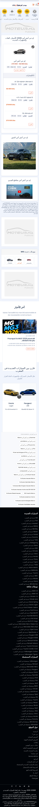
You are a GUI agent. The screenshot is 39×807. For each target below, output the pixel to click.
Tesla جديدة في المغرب (30, 565)
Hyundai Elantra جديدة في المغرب (27, 616)
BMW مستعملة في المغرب (30, 686)
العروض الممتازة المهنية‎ (31, 740)
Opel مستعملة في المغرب (30, 694)
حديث (27, 19)
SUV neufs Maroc (29, 493)
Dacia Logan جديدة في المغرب (28, 605)
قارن (31, 93)
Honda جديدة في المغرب (30, 556)
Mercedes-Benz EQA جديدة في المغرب (25, 627)
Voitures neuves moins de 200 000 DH (23, 489)
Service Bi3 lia (33, 756)
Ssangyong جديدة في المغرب (28, 543)
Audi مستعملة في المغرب (30, 683)
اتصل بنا (35, 773)
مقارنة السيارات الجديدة (31, 751)
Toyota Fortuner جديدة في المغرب (27, 646)
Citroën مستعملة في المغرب (29, 689)
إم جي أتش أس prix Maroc (28, 441)
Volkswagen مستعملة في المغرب (27, 661)
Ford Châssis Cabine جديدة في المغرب (25, 607)
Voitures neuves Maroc (27, 478)
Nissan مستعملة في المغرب (29, 703)
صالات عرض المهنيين (32, 745)
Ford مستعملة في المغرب (30, 678)
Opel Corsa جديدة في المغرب (28, 629)
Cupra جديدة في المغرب (30, 562)
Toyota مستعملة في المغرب (29, 700)
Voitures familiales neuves (26, 504)
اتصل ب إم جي (18, 70)
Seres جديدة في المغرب (30, 545)
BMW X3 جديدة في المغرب (29, 591)
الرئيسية (33, 19)
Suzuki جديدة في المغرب (30, 534)
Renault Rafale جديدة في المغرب (27, 641)
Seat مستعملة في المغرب (30, 708)
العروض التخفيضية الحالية (30, 748)
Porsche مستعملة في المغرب (29, 719)
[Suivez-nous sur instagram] (11, 786)
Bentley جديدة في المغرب (30, 529)
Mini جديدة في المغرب (31, 548)
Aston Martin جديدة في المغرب (28, 567)
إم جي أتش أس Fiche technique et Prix (24, 452)
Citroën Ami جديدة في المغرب (28, 599)
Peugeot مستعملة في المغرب (28, 669)
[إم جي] (33, 47)
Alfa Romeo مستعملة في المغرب (27, 722)
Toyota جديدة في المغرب (30, 573)
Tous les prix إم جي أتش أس (27, 460)
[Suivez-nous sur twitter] (24, 786)
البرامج (36, 759)
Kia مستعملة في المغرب (30, 697)
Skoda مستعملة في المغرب (29, 705)
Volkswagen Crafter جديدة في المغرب (25, 652)
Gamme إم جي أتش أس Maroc (26, 437)
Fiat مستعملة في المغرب (30, 680)
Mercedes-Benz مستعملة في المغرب (26, 667)
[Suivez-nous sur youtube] (28, 786)
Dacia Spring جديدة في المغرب (28, 602)
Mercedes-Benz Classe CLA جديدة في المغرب (23, 624)
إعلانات (36, 742)
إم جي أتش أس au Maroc (28, 456)
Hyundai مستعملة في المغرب (29, 675)
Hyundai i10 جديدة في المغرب (28, 613)
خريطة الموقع (34, 776)
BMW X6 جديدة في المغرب (29, 594)
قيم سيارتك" (34, 754)
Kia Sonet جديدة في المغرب (29, 618)
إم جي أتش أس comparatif (27, 471)
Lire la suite (30, 349)
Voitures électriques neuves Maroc (24, 486)
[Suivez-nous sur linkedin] (20, 786)
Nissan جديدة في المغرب (30, 532)
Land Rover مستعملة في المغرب (28, 692)
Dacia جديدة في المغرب (30, 581)
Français (35, 778)
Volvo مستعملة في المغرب (29, 714)
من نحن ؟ (35, 734)
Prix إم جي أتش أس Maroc (28, 449)
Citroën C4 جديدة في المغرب (28, 596)
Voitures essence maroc (27, 497)
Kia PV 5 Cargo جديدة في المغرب (27, 621)
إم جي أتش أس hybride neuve (26, 467)
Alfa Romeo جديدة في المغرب (28, 584)
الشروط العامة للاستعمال (30, 767)
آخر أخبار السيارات (32, 762)
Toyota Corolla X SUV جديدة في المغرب (25, 649)
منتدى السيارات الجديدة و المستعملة (27, 765)
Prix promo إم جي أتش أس (27, 445)
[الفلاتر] (33, 4)
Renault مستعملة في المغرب (29, 664)
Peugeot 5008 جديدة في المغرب (27, 638)
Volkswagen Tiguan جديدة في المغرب (26, 654)
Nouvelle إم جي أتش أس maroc (26, 463)
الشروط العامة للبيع (32, 770)
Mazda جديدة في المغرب (30, 578)
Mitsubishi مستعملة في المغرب (28, 725)
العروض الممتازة (33, 737)
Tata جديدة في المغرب (31, 540)
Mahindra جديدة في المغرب (29, 570)
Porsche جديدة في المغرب (29, 537)
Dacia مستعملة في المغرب (29, 672)
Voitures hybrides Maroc (27, 482)
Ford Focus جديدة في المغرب (28, 610)
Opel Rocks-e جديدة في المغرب (28, 632)
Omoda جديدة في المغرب (30, 551)
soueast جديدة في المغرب (29, 523)
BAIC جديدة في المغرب (31, 576)
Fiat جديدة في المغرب (31, 521)
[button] (34, 158)
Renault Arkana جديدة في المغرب (27, 643)
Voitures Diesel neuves (13, 493)
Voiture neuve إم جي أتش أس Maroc (24, 475)
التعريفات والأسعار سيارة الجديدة (13, 19)
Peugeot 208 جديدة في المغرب (28, 635)
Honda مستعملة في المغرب (29, 716)
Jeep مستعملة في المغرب (30, 711)
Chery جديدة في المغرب (30, 559)
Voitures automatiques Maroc (25, 501)
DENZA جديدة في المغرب (30, 526)
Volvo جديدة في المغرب (30, 554)
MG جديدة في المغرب (31, 518)
